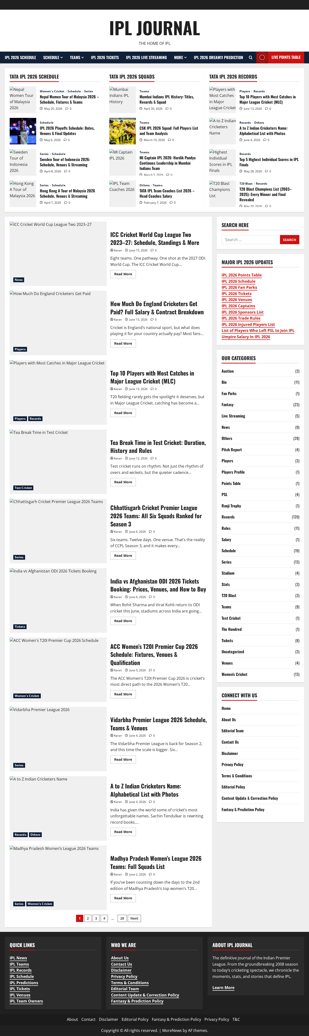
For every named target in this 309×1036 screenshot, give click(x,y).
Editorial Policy (233, 787)
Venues (227, 663)
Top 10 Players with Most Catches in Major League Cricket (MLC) (222, 100)
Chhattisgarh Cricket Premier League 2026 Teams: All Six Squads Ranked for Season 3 (58, 531)
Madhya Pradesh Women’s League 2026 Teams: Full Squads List (58, 878)
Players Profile (233, 472)
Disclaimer (230, 753)
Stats (226, 584)
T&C (236, 1019)
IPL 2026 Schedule (20, 57)
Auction (228, 371)
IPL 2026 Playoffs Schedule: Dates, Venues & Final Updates (23, 131)
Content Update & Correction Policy (250, 798)
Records (259, 91)
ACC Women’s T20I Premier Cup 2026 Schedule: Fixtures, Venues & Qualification (58, 670)
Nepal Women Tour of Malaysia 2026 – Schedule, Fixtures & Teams (23, 100)
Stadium (228, 573)
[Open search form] (251, 57)
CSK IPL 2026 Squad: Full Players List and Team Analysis (122, 131)
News (19, 280)
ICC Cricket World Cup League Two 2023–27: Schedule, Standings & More (58, 254)
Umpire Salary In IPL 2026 (246, 336)
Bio (224, 382)
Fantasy (227, 404)
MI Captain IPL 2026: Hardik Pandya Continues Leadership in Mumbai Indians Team (122, 162)
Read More (125, 274)
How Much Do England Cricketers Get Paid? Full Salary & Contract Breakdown (58, 323)
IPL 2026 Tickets (105, 57)
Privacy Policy (232, 764)
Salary (226, 539)
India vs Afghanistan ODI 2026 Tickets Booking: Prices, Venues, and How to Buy (58, 600)
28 (122, 918)
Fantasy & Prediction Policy (243, 809)
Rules (226, 528)
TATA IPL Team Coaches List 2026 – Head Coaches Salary (122, 194)
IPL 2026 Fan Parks (239, 287)
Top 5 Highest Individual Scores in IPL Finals (222, 162)
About (72, 1019)
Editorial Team (233, 730)
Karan (118, 250)
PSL (224, 494)
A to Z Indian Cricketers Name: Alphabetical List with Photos (222, 131)
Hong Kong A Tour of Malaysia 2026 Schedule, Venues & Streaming (23, 194)
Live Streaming (233, 416)
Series (88, 91)
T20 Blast (246, 183)
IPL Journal (154, 27)
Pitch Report (232, 449)
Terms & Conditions (237, 775)
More (178, 57)
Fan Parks (229, 393)
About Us (229, 719)
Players (245, 91)
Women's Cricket (52, 91)
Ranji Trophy (231, 505)
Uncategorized (233, 651)
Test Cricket (23, 488)
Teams (75, 57)
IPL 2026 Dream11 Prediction (218, 57)
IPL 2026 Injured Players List (248, 324)
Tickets (20, 627)
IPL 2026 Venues (237, 299)
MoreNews (172, 1030)
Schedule (51, 57)
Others (145, 185)
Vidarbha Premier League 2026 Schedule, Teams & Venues (58, 739)
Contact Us (230, 742)
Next (134, 918)
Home (226, 708)
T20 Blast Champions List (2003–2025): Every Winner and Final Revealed (222, 194)
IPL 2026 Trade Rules (241, 318)
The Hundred (232, 629)
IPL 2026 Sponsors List (243, 312)
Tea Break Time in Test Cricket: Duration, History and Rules (58, 462)
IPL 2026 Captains (238, 306)
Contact (88, 1019)
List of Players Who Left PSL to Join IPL (258, 330)
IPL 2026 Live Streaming (146, 57)
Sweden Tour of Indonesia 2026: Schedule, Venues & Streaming (23, 162)
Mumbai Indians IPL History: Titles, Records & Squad (122, 100)
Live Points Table (286, 57)
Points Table (231, 483)
